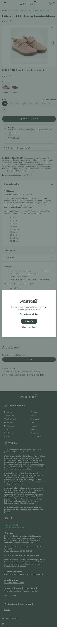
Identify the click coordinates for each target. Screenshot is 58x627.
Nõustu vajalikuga (29, 327)
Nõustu (29, 321)
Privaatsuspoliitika (29, 314)
